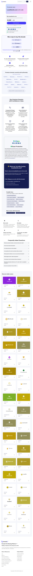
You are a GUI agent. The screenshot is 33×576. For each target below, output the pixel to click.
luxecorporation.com (7, 427)
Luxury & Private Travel (10, 199)
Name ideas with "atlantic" (20, 212)
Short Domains (19, 556)
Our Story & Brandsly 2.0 (5, 562)
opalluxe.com (6, 466)
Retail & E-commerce (19, 199)
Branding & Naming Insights (6, 559)
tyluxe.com (5, 453)
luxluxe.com (20, 427)
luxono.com (5, 518)
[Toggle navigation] (30, 1)
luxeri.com (19, 466)
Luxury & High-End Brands (11, 204)
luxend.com (5, 505)
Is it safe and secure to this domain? (10, 248)
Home (2, 566)
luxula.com (19, 492)
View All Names (19, 560)
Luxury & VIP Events (19, 206)
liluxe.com (5, 336)
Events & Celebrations (10, 206)
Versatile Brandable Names (11, 195)
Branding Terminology (5, 563)
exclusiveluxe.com (6, 414)
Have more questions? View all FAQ (10, 265)
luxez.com (5, 492)
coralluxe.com (6, 479)
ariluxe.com (19, 518)
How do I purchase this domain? (9, 245)
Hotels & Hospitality (21, 197)
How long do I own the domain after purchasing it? (12, 259)
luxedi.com (19, 531)
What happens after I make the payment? (11, 256)
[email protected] (22, 184)
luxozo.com (20, 388)
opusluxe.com (6, 349)
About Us (3, 555)
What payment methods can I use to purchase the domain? (14, 253)
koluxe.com (5, 440)
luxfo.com (19, 479)
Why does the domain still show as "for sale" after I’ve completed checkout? (15, 262)
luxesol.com (20, 453)
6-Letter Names (19, 559)
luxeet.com (19, 440)
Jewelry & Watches (20, 204)
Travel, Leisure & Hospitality (11, 197)
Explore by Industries (20, 553)
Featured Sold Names (5, 556)
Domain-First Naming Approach (6, 560)
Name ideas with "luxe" (10, 212)
